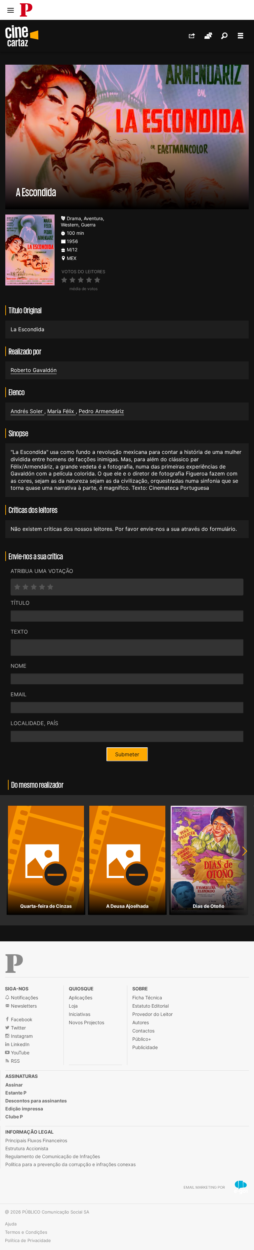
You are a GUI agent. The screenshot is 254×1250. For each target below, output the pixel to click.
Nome (18, 665)
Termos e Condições (26, 1232)
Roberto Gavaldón (34, 370)
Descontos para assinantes (36, 1100)
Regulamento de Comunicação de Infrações (52, 1156)
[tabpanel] (46, 860)
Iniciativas (79, 1014)
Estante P (15, 1092)
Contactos (143, 1030)
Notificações (24, 997)
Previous (13, 860)
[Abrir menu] (10, 10)
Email (18, 694)
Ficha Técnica (147, 997)
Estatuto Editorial (150, 1006)
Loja (73, 1006)
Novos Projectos (86, 1022)
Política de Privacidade (28, 1240)
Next (241, 860)
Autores (140, 1022)
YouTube (19, 1052)
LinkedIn (19, 1044)
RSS (15, 1061)
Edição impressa (24, 1108)
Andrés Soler (27, 411)
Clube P (14, 1116)
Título (20, 602)
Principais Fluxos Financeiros (36, 1140)
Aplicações (80, 997)
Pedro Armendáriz (101, 411)
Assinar (14, 1085)
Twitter (18, 1028)
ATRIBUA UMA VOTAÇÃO (42, 571)
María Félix (61, 411)
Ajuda (11, 1223)
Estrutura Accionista (26, 1148)
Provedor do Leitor (152, 1014)
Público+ (141, 1039)
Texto (19, 631)
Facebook (21, 1019)
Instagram (21, 1036)
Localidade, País (34, 723)
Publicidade (145, 1047)
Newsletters (23, 1006)
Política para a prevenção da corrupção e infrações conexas (70, 1164)
